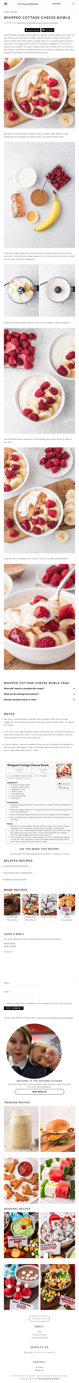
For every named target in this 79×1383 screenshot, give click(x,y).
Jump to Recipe (33, 30)
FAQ (39, 1332)
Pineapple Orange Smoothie (15, 879)
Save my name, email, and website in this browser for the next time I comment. (39, 1003)
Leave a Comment (50, 23)
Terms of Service (39, 1337)
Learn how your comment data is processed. (55, 1018)
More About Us (39, 1092)
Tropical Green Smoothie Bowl (16, 866)
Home (6, 12)
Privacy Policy (39, 1334)
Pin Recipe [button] (65, 788)
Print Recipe (48, 30)
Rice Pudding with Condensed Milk (18, 873)
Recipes (14, 12)
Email (7, 992)
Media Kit (39, 1370)
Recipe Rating (9, 943)
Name (7, 983)
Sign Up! (28, 1352)
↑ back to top (39, 1319)
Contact (39, 1367)
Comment (8, 952)
